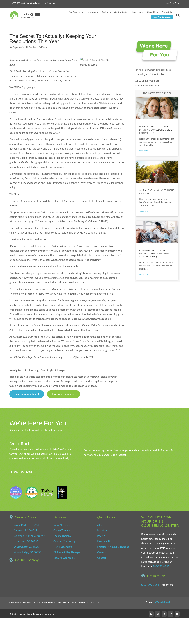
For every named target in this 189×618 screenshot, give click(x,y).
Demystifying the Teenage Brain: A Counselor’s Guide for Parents (155, 129)
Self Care (43, 47)
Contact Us (167, 12)
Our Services (74, 12)
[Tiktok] (170, 614)
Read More (143, 151)
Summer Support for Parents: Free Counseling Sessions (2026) (154, 253)
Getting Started (121, 12)
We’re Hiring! (162, 602)
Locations (91, 12)
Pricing (105, 12)
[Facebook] (151, 614)
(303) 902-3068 (150, 585)
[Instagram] (157, 614)
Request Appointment (27, 394)
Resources (136, 12)
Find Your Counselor (162, 17)
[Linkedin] (164, 614)
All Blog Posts (32, 47)
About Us (151, 12)
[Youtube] (177, 614)
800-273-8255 (161, 566)
